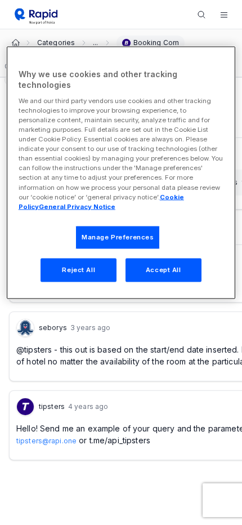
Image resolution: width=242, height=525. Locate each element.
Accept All (163, 269)
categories (56, 43)
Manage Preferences (118, 237)
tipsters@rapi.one (46, 441)
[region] (121, 172)
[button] (223, 14)
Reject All (78, 269)
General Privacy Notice (77, 206)
